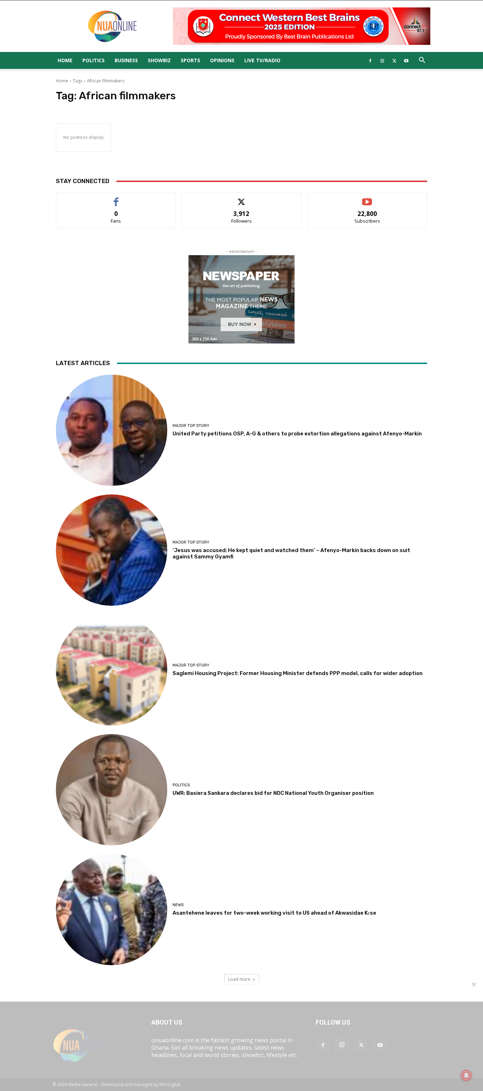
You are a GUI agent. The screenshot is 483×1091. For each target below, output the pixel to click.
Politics (93, 60)
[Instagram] (382, 60)
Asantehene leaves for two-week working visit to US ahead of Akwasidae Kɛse (274, 913)
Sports (190, 60)
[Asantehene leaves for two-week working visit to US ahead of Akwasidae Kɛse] (111, 909)
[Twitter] (394, 60)
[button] (421, 61)
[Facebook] (370, 60)
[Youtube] (406, 60)
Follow (241, 198)
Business (126, 60)
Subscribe (367, 198)
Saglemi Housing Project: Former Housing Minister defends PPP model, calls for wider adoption (298, 673)
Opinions (222, 60)
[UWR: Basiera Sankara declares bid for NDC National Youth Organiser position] (111, 789)
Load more (239, 979)
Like (116, 198)
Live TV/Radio (262, 60)
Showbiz (159, 60)
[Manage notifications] (466, 1075)
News (178, 905)
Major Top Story (191, 426)
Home (65, 60)
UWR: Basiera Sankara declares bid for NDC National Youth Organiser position (273, 793)
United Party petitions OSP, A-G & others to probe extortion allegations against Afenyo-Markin (297, 433)
